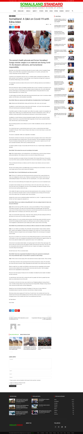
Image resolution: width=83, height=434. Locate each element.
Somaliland (20, 11)
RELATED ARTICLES (14, 334)
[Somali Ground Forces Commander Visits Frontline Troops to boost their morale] (44, 341)
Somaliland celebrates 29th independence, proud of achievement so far (18, 318)
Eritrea (56, 11)
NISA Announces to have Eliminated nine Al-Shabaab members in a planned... (59, 83)
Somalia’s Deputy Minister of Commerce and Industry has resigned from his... (59, 89)
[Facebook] (67, 1)
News (13, 14)
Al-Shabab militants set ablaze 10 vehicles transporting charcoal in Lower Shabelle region (15, 348)
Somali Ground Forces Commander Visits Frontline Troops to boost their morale (44, 348)
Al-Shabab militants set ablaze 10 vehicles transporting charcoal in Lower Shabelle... (60, 20)
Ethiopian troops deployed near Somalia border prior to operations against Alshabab (22, 406)
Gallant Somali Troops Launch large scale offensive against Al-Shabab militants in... (22, 400)
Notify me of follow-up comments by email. (17, 382)
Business (62, 11)
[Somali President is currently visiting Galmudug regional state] (71, 77)
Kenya (46, 11)
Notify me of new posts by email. (16, 384)
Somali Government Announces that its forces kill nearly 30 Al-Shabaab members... (60, 39)
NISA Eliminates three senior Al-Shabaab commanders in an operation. (60, 57)
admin (11, 24)
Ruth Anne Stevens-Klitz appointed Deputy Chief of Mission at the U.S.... (60, 64)
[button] (72, 11)
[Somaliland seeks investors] (35, 406)
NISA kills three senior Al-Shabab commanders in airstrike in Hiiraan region (60, 51)
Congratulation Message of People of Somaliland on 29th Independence (41, 318)
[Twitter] (71, 1)
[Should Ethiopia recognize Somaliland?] (35, 401)
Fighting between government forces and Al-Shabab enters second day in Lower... (59, 70)
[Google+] (69, 1)
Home (14, 11)
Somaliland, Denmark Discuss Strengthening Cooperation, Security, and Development (59, 101)
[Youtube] (73, 1)
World (51, 11)
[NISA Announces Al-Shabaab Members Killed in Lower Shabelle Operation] (71, 108)
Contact (67, 11)
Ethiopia (41, 11)
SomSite (32, 432)
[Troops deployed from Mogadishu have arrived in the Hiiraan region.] (71, 96)
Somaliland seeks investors (44, 405)
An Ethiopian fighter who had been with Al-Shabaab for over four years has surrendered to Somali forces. (30, 348)
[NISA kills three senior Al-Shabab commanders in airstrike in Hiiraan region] (71, 52)
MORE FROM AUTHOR (25, 334)
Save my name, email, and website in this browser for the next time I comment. (25, 380)
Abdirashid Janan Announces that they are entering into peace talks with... (60, 114)
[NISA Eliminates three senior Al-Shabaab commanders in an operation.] (71, 58)
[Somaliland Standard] (41, 5)
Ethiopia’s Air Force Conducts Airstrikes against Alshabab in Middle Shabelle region (22, 412)
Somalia (28, 11)
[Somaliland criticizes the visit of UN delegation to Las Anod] (71, 46)
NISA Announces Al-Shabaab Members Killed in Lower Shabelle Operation (60, 108)
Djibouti (35, 11)
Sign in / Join (20, 0)
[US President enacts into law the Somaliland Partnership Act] (35, 412)
